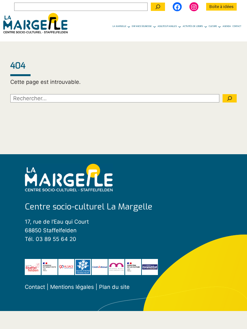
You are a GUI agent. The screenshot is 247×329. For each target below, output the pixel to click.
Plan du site (114, 287)
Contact (35, 287)
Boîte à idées (221, 6)
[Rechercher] (158, 7)
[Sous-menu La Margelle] (128, 26)
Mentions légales (73, 287)
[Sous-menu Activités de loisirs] (205, 26)
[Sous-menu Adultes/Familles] (179, 26)
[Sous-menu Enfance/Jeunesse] (154, 26)
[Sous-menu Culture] (219, 26)
